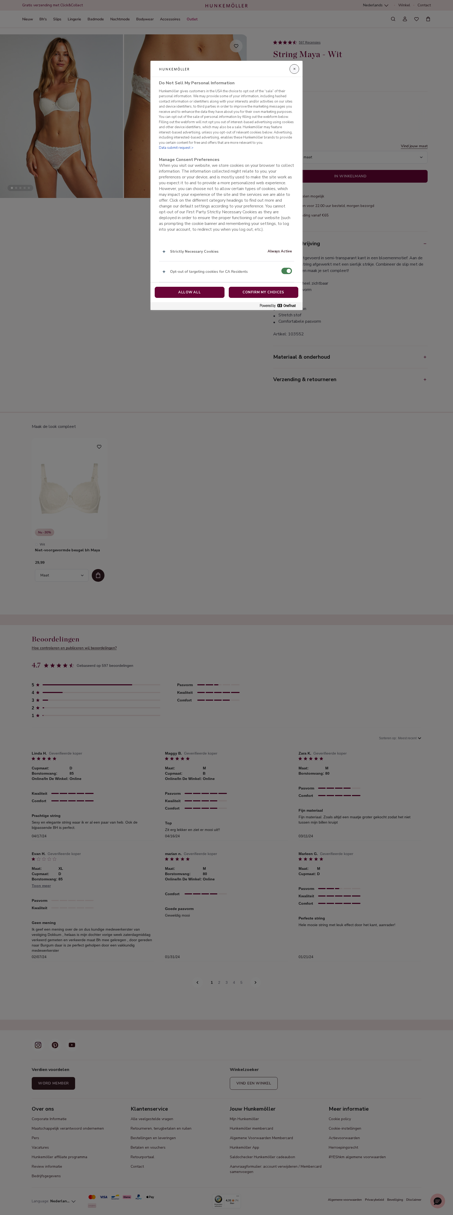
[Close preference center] (294, 69)
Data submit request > (176, 147)
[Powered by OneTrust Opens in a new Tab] (280, 306)
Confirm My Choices (263, 292)
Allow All (189, 292)
